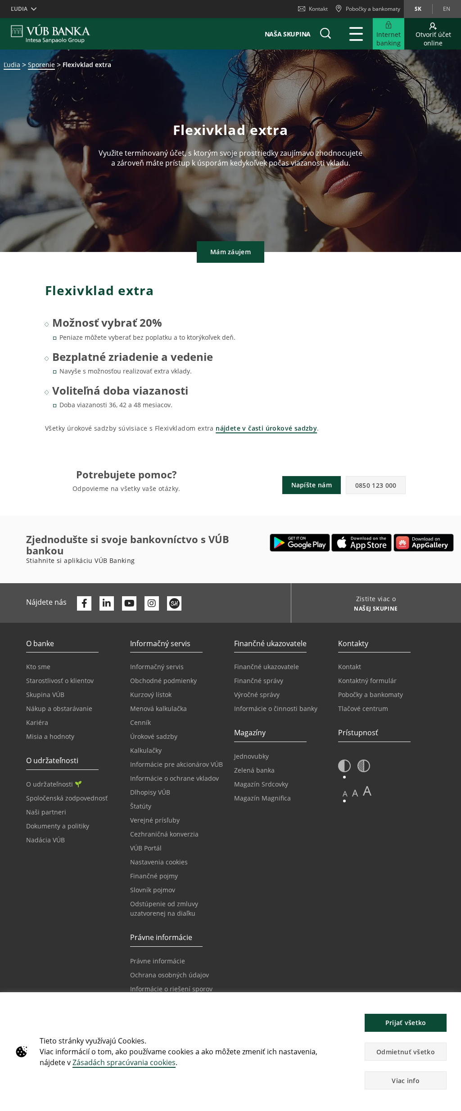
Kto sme (38, 666)
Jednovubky (251, 756)
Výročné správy (257, 694)
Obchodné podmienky (163, 680)
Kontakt (318, 9)
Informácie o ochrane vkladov (174, 778)
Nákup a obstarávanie (59, 708)
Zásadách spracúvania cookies (124, 1062)
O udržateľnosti (49, 784)
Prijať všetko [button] (405, 1022)
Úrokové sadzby (153, 736)
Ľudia (12, 64)
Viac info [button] (406, 1080)
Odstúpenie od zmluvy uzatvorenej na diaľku (164, 909)
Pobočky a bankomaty (370, 694)
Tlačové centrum (363, 708)
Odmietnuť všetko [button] (405, 1052)
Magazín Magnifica (262, 798)
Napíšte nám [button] (311, 485)
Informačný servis (157, 666)
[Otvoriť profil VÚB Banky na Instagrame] (152, 603)
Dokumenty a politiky (57, 826)
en (446, 9)
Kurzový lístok (151, 694)
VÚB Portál (146, 848)
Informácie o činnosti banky (275, 708)
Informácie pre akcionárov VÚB (176, 764)
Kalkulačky (146, 750)
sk (418, 9)
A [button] (345, 793)
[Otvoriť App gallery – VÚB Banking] (423, 543)
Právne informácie (157, 961)
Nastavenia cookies (159, 862)
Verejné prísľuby (155, 820)
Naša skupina (288, 34)
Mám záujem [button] (230, 251)
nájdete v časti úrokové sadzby (266, 428)
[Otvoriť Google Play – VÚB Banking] (300, 543)
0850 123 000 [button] (376, 485)
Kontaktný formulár (367, 680)
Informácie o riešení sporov (171, 989)
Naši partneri (46, 812)
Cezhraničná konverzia (164, 834)
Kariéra (37, 722)
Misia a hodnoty (50, 736)
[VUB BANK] (50, 33)
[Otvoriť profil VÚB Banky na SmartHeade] (174, 603)
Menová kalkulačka (158, 708)
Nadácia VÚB (45, 840)
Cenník (140, 722)
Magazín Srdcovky (261, 784)
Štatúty (140, 806)
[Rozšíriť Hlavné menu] (356, 33)
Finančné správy (258, 680)
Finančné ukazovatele (266, 666)
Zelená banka (254, 770)
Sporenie (41, 64)
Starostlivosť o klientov (60, 680)
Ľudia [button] (19, 9)
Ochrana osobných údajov (169, 975)
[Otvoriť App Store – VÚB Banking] (361, 543)
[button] (325, 33)
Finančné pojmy (154, 876)
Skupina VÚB (45, 694)
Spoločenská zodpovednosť (67, 798)
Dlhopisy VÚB (150, 792)
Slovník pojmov (152, 890)
